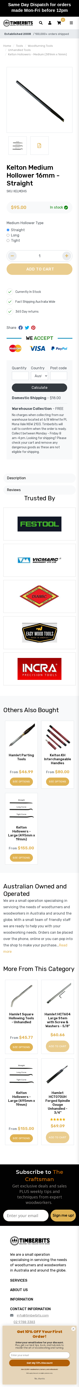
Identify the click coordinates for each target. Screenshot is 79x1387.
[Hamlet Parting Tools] (21, 737)
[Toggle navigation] (71, 23)
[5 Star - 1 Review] (57, 1119)
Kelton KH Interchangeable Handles (57, 759)
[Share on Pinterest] (33, 327)
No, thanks (39, 1378)
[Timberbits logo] (18, 23)
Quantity (19, 368)
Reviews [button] (14, 490)
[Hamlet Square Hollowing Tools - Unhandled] (21, 996)
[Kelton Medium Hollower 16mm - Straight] (39, 100)
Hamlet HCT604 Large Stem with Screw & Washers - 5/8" (58, 1020)
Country (38, 368)
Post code (58, 368)
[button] (59, 23)
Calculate (39, 387)
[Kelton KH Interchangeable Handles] (57, 737)
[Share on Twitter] (27, 327)
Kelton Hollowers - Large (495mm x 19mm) (21, 833)
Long (15, 235)
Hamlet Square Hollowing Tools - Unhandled (21, 1018)
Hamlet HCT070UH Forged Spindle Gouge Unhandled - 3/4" (57, 1103)
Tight (15, 240)
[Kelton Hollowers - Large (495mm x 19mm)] (21, 809)
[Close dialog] (73, 1329)
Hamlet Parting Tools (21, 757)
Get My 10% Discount (39, 1363)
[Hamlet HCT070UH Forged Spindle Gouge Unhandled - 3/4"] (57, 1074)
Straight (18, 230)
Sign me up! (63, 1215)
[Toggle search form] (40, 23)
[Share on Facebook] (21, 327)
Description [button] (16, 478)
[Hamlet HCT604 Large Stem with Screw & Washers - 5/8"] (57, 996)
